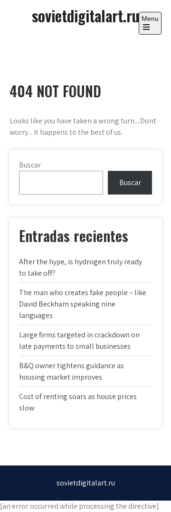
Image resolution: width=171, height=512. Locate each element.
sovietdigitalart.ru (85, 15)
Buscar (30, 165)
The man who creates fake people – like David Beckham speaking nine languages (82, 304)
